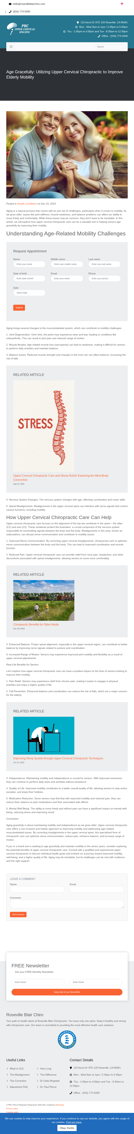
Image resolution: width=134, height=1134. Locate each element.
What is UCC (17, 1068)
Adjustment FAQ (19, 1086)
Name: (13, 884)
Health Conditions (27, 203)
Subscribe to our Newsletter (67, 992)
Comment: (15, 897)
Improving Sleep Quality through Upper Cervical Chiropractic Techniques (58, 758)
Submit (19, 307)
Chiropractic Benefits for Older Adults (36, 624)
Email (54, 273)
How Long (45, 1068)
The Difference (48, 1074)
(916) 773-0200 (21, 11)
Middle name (58, 259)
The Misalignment (19, 1074)
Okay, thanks (67, 1127)
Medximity (59, 1105)
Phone (92, 273)
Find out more (73, 1122)
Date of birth (20, 273)
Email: (73, 884)
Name (16, 259)
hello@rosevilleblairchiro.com (28, 3)
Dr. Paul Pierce (48, 1086)
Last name (94, 259)
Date (15, 287)
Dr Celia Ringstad (49, 1080)
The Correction (18, 1080)
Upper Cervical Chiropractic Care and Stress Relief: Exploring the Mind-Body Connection (60, 477)
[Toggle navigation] (11, 47)
